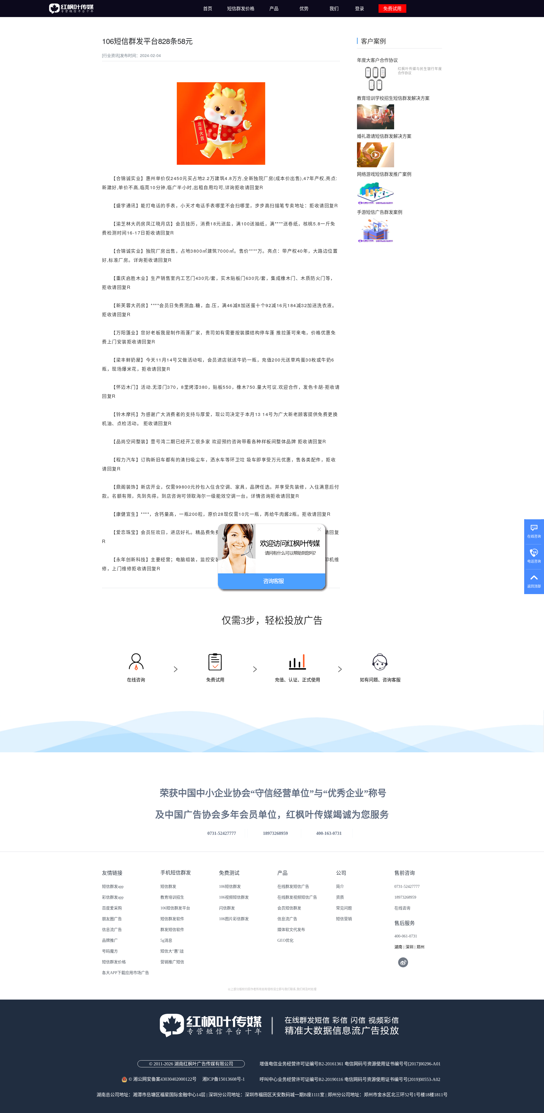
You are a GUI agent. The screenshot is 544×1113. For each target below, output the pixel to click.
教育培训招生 (172, 897)
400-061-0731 (405, 936)
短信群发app (113, 886)
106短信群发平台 (175, 908)
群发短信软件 (172, 930)
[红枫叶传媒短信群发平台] (71, 8)
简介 (340, 886)
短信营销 (344, 919)
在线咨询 (402, 908)
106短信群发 (230, 886)
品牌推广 (110, 940)
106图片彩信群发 (234, 919)
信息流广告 (112, 930)
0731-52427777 (407, 886)
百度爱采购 (112, 908)
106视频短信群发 (234, 897)
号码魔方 (110, 951)
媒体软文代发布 (291, 930)
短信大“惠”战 (172, 951)
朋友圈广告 (112, 919)
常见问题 (344, 908)
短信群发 (168, 886)
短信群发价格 (114, 962)
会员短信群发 (289, 908)
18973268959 (405, 897)
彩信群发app (113, 897)
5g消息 (166, 940)
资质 (340, 897)
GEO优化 (285, 940)
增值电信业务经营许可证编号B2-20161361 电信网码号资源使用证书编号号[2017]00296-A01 (350, 1063)
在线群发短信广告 (293, 886)
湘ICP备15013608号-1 (223, 1079)
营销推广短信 (172, 962)
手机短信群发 (175, 873)
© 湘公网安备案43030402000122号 (165, 1079)
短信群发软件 (172, 919)
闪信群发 (227, 908)
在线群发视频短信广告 (297, 897)
